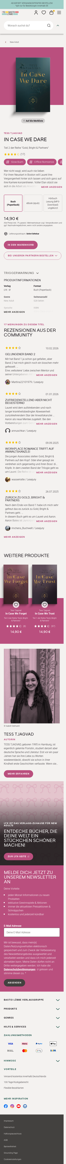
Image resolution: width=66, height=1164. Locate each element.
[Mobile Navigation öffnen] (59, 12)
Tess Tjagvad (13, 133)
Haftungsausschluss (12, 1134)
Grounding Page (11, 1153)
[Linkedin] (25, 1106)
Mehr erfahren (18, 774)
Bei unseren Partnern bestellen (31, 256)
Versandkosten (51, 223)
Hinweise (10, 1060)
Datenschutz (9, 1127)
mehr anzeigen (51, 187)
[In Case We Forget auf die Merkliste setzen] (16, 584)
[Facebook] (6, 1106)
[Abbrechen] (58, 25)
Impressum (9, 1121)
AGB (6, 1140)
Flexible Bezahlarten (14, 1088)
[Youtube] (19, 1106)
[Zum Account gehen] (36, 12)
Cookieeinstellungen (12, 1159)
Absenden (14, 983)
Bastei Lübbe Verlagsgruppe (24, 999)
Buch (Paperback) (13, 203)
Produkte (10, 1008)
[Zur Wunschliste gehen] (43, 12)
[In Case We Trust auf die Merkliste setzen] (44, 584)
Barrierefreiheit (10, 1146)
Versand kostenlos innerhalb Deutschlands (25, 1076)
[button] (16, 599)
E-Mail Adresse (12, 925)
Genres (9, 1017)
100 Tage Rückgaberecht (16, 1082)
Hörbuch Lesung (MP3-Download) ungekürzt (53, 203)
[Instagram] (12, 1106)
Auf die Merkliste (34, 121)
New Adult (14, 42)
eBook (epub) (33, 203)
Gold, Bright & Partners (35, 147)
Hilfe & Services (15, 1026)
